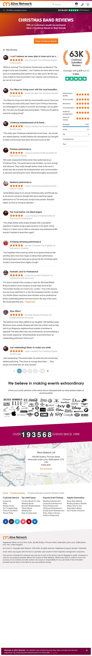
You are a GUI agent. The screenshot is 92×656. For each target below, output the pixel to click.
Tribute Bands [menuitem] (27, 508)
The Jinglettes (47, 245)
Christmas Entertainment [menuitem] (52, 508)
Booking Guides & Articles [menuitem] (76, 503)
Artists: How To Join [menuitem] (74, 506)
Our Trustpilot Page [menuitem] (10, 508)
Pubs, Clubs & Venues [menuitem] (51, 513)
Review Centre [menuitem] (8, 506)
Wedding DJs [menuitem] (27, 510)
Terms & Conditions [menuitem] (10, 510)
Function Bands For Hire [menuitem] (31, 501)
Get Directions (46, 468)
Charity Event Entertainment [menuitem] (53, 510)
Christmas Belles (47, 152)
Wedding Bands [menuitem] (28, 503)
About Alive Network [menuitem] (74, 501)
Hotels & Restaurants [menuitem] (51, 515)
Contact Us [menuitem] (7, 501)
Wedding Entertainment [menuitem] (52, 501)
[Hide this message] (87, 650)
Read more (30, 301)
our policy (53, 652)
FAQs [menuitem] (5, 503)
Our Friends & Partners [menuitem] (76, 510)
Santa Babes (44, 186)
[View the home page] (17, 4)
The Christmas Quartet (47, 60)
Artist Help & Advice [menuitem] (74, 508)
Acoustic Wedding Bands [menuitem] (31, 506)
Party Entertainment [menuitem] (50, 506)
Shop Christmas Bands (46, 41)
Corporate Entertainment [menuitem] (52, 503)
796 (42, 370)
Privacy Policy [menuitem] (8, 513)
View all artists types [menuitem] (29, 513)
